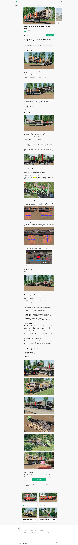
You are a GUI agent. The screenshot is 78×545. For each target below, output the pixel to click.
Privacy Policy (33, 532)
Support (49, 530)
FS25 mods (49, 536)
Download (50, 35)
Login (48, 532)
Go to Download (39, 479)
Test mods (57, 1)
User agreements (33, 530)
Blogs (25, 530)
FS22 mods (49, 534)
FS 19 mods (41, 530)
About (25, 532)
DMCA (32, 534)
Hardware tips (51, 1)
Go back (16, 5)
